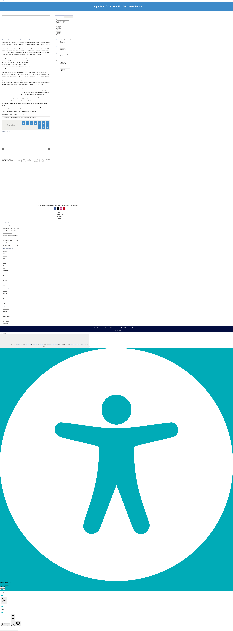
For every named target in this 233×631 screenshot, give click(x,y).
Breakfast (5, 256)
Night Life (5, 296)
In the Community (30, 117)
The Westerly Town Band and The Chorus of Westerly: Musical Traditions (42, 160)
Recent (68, 17)
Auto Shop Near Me (59, 168)
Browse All (5, 291)
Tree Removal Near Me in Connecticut (63, 121)
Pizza (4, 268)
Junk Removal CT (58, 89)
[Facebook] (55, 208)
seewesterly (14, 117)
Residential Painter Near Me (61, 170)
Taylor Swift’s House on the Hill (65, 40)
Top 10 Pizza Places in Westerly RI (64, 61)
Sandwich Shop (6, 270)
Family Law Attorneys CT (60, 146)
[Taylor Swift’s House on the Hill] (58, 42)
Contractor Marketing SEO (60, 99)
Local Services (59, 214)
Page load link (3, 333)
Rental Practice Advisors (60, 187)
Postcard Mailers (58, 97)
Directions (59, 216)
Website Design (97, 327)
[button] (89, 346)
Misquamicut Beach (128, 327)
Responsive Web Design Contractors (62, 102)
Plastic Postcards (58, 143)
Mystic (56, 75)
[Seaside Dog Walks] (17, 157)
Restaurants (5, 251)
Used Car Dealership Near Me (61, 94)
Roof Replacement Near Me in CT (62, 124)
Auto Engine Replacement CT (61, 165)
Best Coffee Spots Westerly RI (9, 238)
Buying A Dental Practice (60, 184)
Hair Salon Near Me (59, 160)
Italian (4, 258)
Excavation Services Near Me (61, 86)
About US (60, 212)
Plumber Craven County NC (61, 132)
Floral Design (5, 318)
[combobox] (44, 341)
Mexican (4, 263)
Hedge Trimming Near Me (60, 130)
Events (4, 303)
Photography (5, 323)
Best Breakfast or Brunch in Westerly (11, 228)
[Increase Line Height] (2, 606)
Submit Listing (59, 219)
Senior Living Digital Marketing (61, 116)
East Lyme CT (58, 80)
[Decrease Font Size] (2, 595)
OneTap (6, 585)
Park (3, 298)
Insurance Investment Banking (61, 151)
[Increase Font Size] (2, 590)
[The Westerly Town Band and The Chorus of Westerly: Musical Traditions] (49, 157)
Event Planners (6, 314)
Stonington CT (58, 83)
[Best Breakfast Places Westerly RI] (58, 50)
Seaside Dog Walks (7, 159)
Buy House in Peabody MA (60, 173)
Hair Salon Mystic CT (59, 162)
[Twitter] (58, 208)
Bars (4, 275)
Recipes (34, 117)
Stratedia (102, 327)
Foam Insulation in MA (59, 140)
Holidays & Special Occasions (22, 117)
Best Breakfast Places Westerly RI (64, 47)
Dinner (4, 253)
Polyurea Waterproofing (60, 110)
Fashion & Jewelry (6, 316)
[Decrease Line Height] (2, 612)
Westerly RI (57, 78)
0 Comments (11, 160)
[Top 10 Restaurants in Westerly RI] (58, 35)
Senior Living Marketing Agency (61, 113)
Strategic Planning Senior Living (61, 119)
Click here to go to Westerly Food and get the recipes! (13, 114)
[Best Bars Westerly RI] (58, 57)
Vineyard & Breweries (7, 277)
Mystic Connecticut (135, 327)
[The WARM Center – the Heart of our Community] (33, 157)
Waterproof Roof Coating (60, 105)
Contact (59, 218)
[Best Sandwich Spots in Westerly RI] (58, 71)
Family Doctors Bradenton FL (61, 179)
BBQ (3, 265)
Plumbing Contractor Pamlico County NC (63, 135)
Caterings (5, 311)
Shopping (5, 293)
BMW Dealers (58, 91)
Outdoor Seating (6, 282)
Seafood (4, 273)
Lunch (4, 260)
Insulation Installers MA (60, 138)
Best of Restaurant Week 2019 (9, 230)
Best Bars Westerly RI (64, 54)
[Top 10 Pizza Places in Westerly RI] (58, 64)
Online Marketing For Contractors (62, 181)
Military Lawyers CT (59, 149)
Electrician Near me (59, 154)
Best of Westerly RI (7, 225)
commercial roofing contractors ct (62, 108)
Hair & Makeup (6, 321)
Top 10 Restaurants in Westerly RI (64, 20)
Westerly (122, 327)
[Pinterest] (64, 208)
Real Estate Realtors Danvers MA (62, 176)
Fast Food (5, 280)
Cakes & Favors (6, 309)
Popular (59, 17)
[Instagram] (61, 208)
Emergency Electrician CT (60, 157)
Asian (4, 285)
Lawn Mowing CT (58, 127)
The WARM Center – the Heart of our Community (24, 160)
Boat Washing (58, 190)
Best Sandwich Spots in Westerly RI (65, 68)
